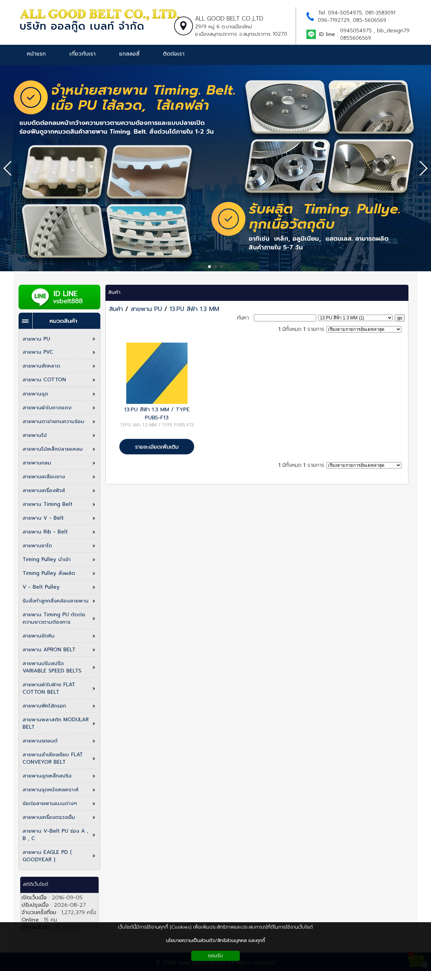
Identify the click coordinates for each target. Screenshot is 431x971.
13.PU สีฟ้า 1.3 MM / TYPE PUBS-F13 (157, 414)
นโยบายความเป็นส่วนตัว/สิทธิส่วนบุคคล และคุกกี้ (215, 940)
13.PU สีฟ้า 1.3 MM (194, 309)
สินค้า (114, 292)
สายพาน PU (146, 309)
